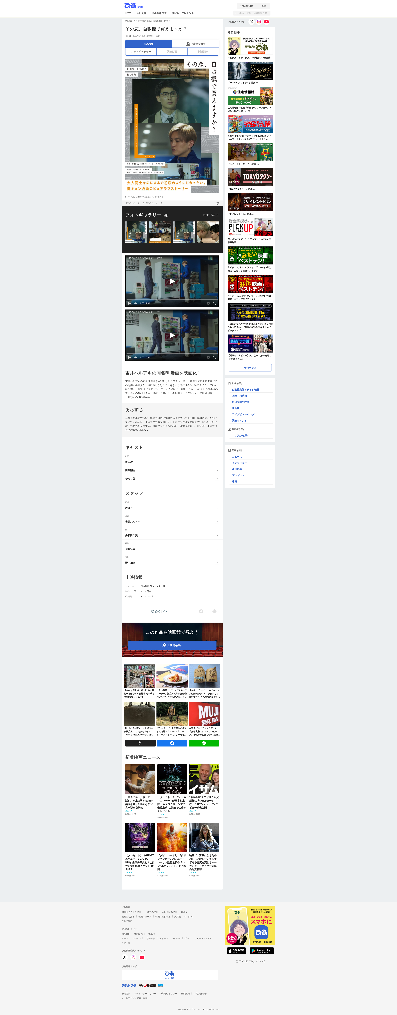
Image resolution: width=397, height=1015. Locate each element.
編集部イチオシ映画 (131, 911)
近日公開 (142, 13)
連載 (234, 481)
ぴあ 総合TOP (247, 6)
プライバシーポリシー (145, 993)
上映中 (128, 13)
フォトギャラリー (141, 51)
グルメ (187, 938)
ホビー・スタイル (203, 938)
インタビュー (239, 462)
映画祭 (235, 408)
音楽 (264, 6)
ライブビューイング (243, 414)
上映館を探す (198, 44)
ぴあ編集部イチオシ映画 (245, 389)
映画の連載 (127, 920)
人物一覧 (126, 942)
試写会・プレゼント (183, 13)
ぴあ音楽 (151, 933)
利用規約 (185, 993)
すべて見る (209, 214)
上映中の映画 (239, 395)
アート (125, 938)
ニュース (237, 456)
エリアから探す (240, 435)
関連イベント (239, 420)
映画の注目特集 (163, 916)
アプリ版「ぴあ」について (252, 961)
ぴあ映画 (141, 21)
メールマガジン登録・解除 (135, 998)
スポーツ (163, 938)
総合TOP (126, 933)
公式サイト (161, 611)
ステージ (136, 938)
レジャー (176, 938)
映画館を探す (159, 13)
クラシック (150, 938)
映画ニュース (145, 916)
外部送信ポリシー (168, 993)
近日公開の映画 (240, 402)
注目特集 (237, 469)
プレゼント (238, 475)
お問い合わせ (200, 993)
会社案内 (126, 993)
